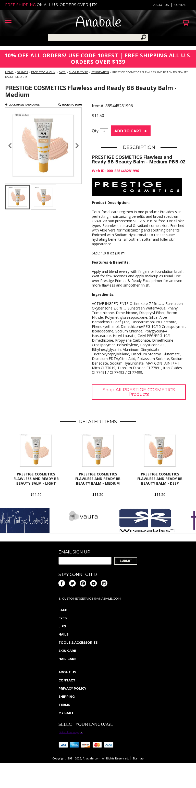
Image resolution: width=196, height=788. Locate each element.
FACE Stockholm (43, 72)
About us (161, 5)
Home (9, 72)
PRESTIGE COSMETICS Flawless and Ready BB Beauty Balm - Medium (97, 479)
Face (62, 72)
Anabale (98, 23)
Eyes (62, 618)
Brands (22, 72)
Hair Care (67, 659)
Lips (62, 626)
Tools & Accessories (77, 642)
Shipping (66, 697)
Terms (64, 705)
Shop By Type (78, 72)
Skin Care (67, 651)
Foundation (100, 72)
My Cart (66, 713)
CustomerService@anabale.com (91, 598)
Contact (181, 5)
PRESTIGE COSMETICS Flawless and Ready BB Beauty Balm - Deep (159, 479)
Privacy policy (72, 688)
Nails (63, 634)
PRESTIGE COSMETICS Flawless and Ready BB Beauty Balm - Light (36, 479)
